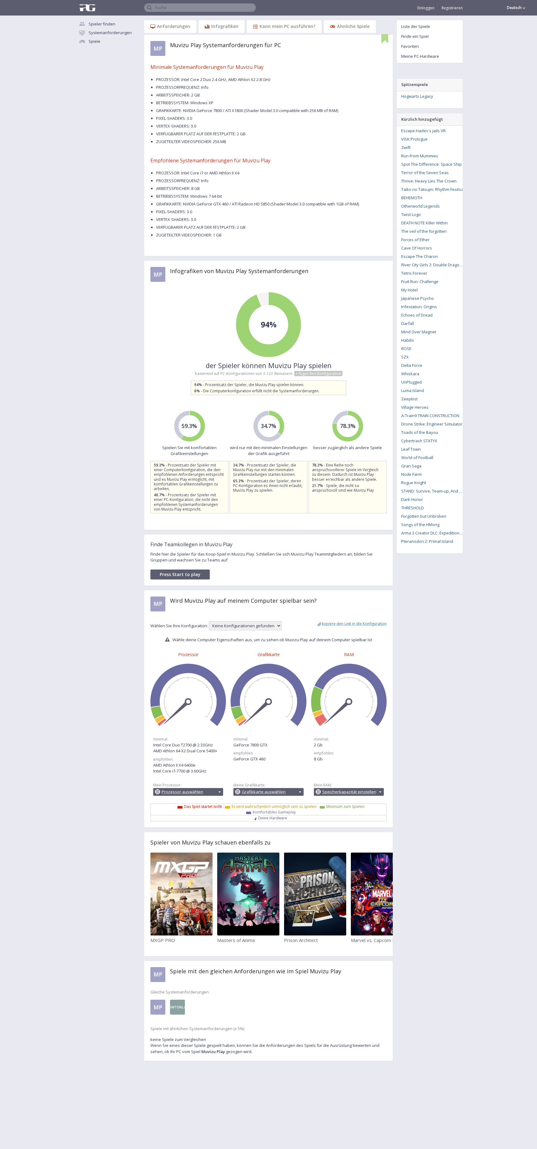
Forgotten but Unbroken (423, 516)
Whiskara (410, 373)
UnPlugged (411, 382)
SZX (405, 357)
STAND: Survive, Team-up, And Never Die (434, 491)
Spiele (94, 41)
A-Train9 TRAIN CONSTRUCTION (430, 415)
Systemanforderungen (110, 32)
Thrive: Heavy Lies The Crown (429, 181)
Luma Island (412, 390)
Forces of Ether (415, 239)
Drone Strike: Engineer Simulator (431, 424)
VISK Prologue (414, 139)
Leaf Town (411, 449)
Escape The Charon (419, 256)
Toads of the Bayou (419, 432)
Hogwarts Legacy (417, 96)
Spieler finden (102, 24)
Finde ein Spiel (415, 36)
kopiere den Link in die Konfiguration (354, 623)
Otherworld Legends (420, 206)
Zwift (406, 147)
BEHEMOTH (411, 198)
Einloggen (425, 8)
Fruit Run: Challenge (419, 281)
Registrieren (452, 8)
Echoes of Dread (417, 315)
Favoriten (410, 46)
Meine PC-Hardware (420, 56)
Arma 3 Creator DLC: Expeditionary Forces (434, 533)
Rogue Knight (413, 482)
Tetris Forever (414, 273)
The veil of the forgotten (424, 231)
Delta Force (411, 365)
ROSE (406, 348)
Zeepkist (409, 399)
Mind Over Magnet (418, 332)
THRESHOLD (412, 508)
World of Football (417, 457)
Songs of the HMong (420, 524)
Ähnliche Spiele (353, 26)
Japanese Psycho (417, 298)
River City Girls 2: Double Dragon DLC (434, 265)
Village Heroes (415, 407)
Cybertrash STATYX (419, 441)
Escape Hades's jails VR (423, 130)
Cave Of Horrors (416, 248)
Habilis (407, 340)
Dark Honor (412, 499)
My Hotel (409, 290)
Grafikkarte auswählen (264, 792)
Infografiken (224, 26)
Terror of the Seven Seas (425, 172)
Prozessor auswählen (182, 792)
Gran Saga (411, 466)
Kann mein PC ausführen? (287, 26)
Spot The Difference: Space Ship (431, 164)
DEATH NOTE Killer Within (424, 223)
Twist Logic (411, 214)
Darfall (407, 323)
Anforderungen (173, 26)
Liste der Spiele (415, 26)
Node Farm (411, 474)
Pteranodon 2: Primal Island (427, 541)
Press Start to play (180, 574)
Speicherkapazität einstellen (349, 792)
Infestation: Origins (419, 306)
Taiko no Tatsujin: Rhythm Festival (433, 189)
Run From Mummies (419, 156)
